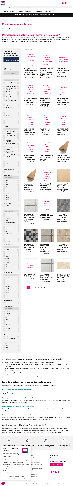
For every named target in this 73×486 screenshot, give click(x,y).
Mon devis (63, 3)
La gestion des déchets (31, 474)
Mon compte (53, 457)
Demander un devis (54, 460)
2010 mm (11, 319)
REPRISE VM (11, 133)
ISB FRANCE (11, 147)
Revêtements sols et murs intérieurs (15, 20)
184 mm (11, 282)
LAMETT (11, 91)
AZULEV (11, 149)
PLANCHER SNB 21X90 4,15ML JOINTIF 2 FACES (29, 157)
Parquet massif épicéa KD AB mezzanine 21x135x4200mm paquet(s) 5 (62, 187)
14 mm (11, 195)
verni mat (11, 224)
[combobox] (40, 7)
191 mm (11, 292)
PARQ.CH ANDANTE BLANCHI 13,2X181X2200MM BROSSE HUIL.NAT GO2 (46, 72)
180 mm (11, 277)
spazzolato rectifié (11, 222)
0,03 (11, 345)
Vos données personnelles (18, 483)
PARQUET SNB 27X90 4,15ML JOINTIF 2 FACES (64, 130)
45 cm (11, 256)
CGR (47, 483)
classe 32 (11, 115)
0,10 (11, 349)
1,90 (11, 302)
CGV (33, 483)
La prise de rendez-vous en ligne (33, 460)
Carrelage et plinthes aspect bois (11, 83)
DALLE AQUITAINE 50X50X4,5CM (30, 275)
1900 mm (11, 326)
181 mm (11, 297)
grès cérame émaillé (11, 338)
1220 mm (11, 311)
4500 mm (11, 324)
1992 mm (11, 328)
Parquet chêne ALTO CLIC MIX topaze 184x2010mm (29, 186)
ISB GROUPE (11, 98)
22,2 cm (11, 267)
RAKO (11, 105)
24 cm (11, 260)
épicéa (11, 123)
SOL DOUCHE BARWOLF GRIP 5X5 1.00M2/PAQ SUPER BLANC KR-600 (46, 277)
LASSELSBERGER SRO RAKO (11, 152)
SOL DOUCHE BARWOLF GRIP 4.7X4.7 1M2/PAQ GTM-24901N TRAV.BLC (29, 217)
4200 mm (11, 322)
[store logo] (3, 3)
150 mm (11, 294)
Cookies (28, 483)
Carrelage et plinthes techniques (11, 89)
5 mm (11, 189)
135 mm (11, 279)
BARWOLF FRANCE (11, 135)
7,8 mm (11, 197)
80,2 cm (11, 254)
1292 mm (11, 313)
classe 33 (11, 113)
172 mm (11, 288)
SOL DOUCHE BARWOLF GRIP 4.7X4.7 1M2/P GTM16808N (62, 216)
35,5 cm (11, 269)
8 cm (11, 251)
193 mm (11, 284)
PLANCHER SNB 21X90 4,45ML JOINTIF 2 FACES (45, 130)
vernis (11, 220)
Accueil (4, 20)
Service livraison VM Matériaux (33, 462)
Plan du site (53, 483)
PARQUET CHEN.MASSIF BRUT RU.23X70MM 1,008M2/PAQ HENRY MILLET (31, 72)
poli (11, 231)
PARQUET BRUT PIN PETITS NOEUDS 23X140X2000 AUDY (30, 100)
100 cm (11, 264)
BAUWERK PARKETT (11, 107)
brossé (11, 205)
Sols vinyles (11, 94)
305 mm (11, 286)
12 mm (11, 193)
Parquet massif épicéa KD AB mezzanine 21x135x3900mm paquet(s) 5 (46, 187)
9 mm (11, 180)
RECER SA (11, 138)
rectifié (11, 214)
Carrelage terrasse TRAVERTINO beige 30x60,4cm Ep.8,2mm (63, 277)
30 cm (11, 258)
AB (11, 161)
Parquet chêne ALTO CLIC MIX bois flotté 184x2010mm (63, 157)
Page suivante (51, 287)
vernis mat (11, 226)
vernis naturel (11, 233)
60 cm (11, 249)
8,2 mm (11, 199)
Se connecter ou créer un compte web (12, 59)
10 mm (11, 186)
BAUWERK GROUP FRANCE (11, 155)
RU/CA (11, 166)
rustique (11, 164)
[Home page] (51, 472)
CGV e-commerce (40, 483)
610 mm (11, 315)
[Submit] (10, 7)
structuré (11, 216)
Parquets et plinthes (11, 86)
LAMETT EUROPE (11, 131)
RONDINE (11, 96)
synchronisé (11, 218)
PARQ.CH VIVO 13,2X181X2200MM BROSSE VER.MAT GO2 (63, 71)
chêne (11, 120)
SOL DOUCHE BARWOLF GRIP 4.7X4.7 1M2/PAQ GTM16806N (29, 247)
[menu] (36, 11)
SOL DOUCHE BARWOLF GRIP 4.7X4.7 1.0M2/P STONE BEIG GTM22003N (45, 248)
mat (11, 229)
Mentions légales (6, 483)
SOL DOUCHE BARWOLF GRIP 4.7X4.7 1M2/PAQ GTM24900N (62, 247)
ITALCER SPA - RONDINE (11, 141)
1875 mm (11, 317)
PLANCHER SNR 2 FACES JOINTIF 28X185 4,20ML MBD (63, 100)
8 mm (11, 184)
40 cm (11, 262)
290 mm (11, 241)
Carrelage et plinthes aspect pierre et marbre (11, 102)
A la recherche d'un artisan (32, 457)
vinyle (11, 336)
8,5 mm (11, 182)
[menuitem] (5, 11)
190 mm (11, 290)
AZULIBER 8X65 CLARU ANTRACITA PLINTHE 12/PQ (46, 215)
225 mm (11, 330)
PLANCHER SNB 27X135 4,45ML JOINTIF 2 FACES (29, 130)
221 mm (11, 239)
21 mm (11, 191)
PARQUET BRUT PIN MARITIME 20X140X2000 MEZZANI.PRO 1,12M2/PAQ (46, 102)
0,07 (11, 347)
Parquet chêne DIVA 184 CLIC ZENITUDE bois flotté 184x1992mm (47, 158)
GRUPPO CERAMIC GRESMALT (11, 144)
